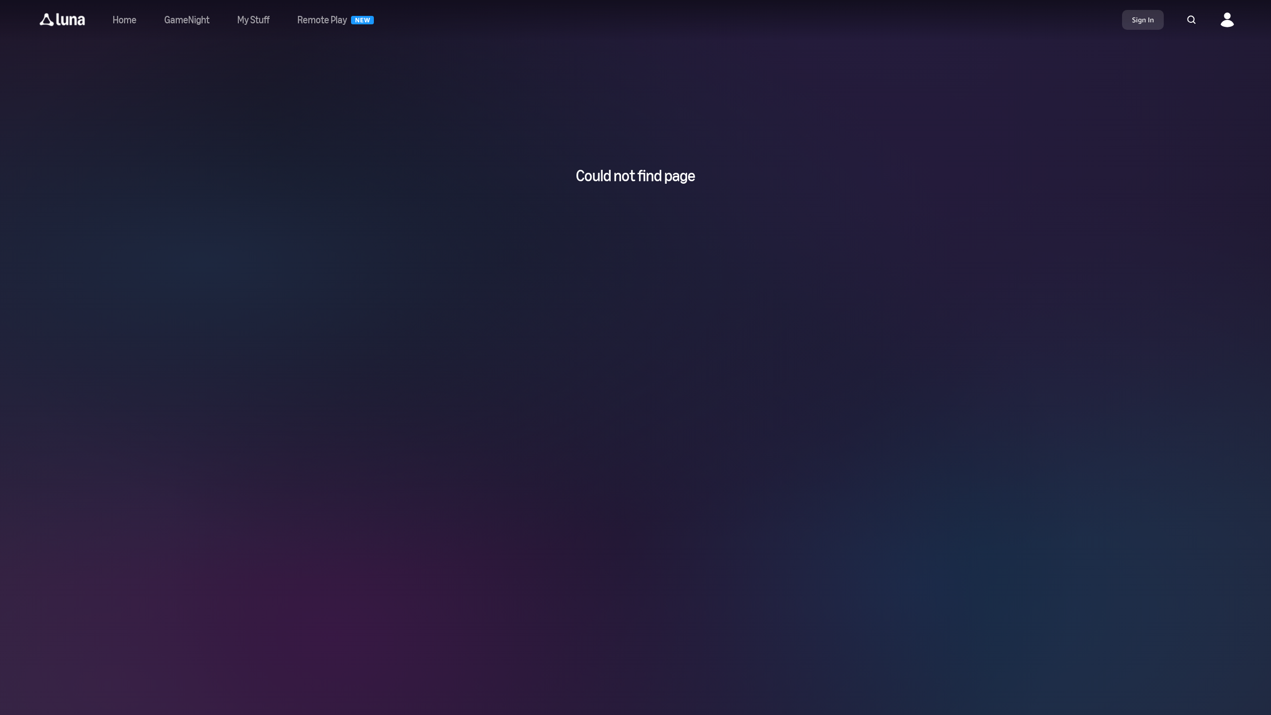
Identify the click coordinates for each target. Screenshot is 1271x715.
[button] (62, 20)
